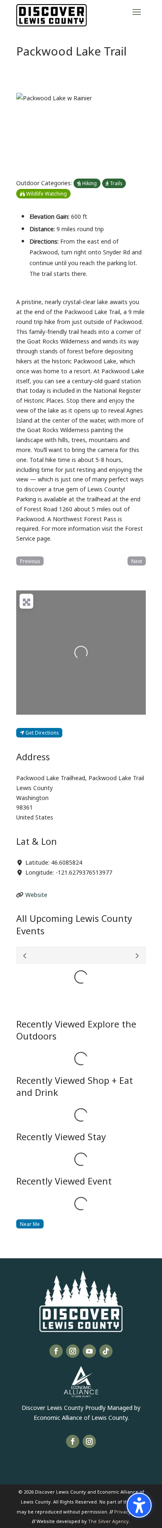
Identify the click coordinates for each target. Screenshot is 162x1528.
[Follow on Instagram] (72, 1351)
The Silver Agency (108, 1521)
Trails (115, 183)
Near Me (30, 1223)
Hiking (89, 183)
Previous (30, 560)
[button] (136, 11)
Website (36, 894)
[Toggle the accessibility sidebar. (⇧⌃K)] (139, 1505)
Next (136, 560)
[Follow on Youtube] (89, 1351)
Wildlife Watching (46, 193)
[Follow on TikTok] (106, 1351)
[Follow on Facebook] (56, 1351)
